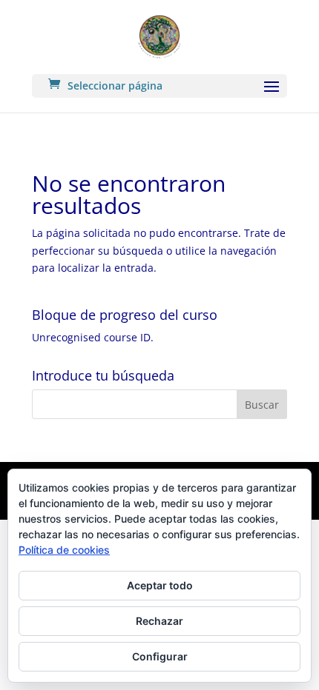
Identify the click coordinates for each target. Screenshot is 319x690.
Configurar (160, 656)
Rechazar (159, 620)
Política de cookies (64, 549)
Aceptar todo (160, 585)
